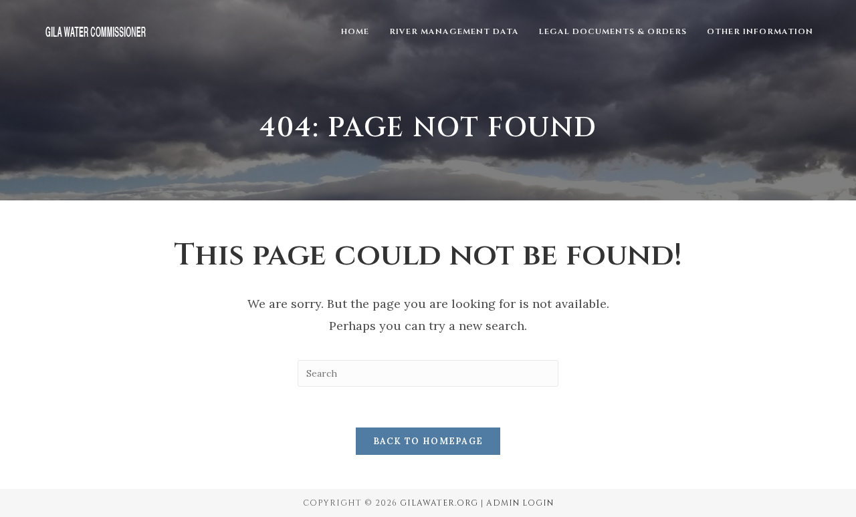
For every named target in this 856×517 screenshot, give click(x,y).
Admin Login (520, 503)
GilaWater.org (439, 503)
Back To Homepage (428, 441)
